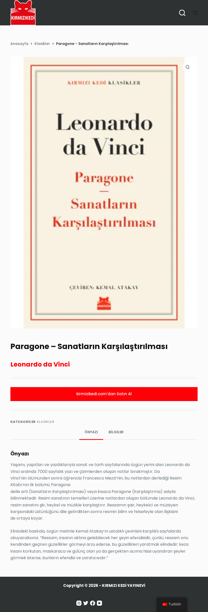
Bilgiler (116, 432)
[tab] (91, 432)
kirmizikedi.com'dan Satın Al (104, 393)
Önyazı (91, 432)
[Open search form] (182, 13)
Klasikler (45, 421)
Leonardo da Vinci (40, 364)
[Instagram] (78, 603)
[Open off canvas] (195, 12)
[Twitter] (85, 603)
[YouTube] (99, 603)
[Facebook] (92, 603)
